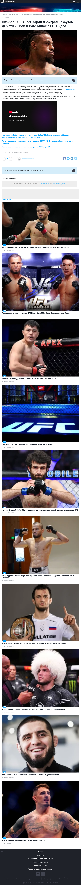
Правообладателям (40, 862)
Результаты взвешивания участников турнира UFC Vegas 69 (26, 147)
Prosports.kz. (70, 89)
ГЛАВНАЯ (4, 14)
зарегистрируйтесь (59, 183)
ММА (10, 14)
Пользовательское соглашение (40, 859)
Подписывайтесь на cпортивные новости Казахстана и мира (23, 80)
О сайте (41, 852)
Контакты (40, 855)
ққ (74, 1)
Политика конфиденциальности (40, 869)
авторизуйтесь (44, 183)
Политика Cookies (40, 866)
